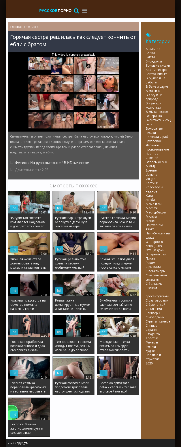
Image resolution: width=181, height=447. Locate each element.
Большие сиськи (158, 65)
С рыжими (153, 267)
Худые (150, 351)
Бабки (150, 53)
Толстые (152, 338)
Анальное (153, 49)
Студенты (153, 334)
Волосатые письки (154, 130)
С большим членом (154, 285)
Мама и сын (154, 204)
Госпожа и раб (157, 137)
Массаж (152, 208)
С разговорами (157, 300)
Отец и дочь (155, 250)
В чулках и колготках (153, 105)
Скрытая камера (158, 321)
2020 (149, 363)
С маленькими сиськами (156, 277)
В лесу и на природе (154, 97)
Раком (150, 262)
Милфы (151, 216)
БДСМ (150, 57)
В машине (153, 91)
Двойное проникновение (157, 147)
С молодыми (155, 317)
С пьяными (154, 309)
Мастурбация (156, 212)
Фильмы (152, 342)
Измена (151, 174)
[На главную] (55, 10)
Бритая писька (157, 74)
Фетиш (21, 162)
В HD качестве (76, 162)
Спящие (151, 325)
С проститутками (157, 294)
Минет (151, 221)
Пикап (150, 258)
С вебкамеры (155, 271)
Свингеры (153, 313)
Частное (152, 153)
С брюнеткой (155, 304)
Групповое (154, 141)
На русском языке (45, 162)
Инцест (151, 179)
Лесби (150, 200)
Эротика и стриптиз (153, 357)
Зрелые (151, 170)
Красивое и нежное (154, 189)
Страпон (152, 330)
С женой (152, 158)
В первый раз (156, 254)
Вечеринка (154, 116)
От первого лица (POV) (154, 244)
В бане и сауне (157, 86)
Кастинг (152, 183)
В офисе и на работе (155, 80)
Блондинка (154, 61)
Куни (149, 195)
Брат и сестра (156, 70)
